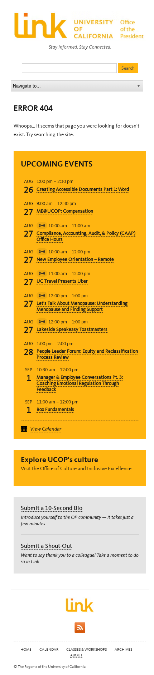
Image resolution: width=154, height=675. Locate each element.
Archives (123, 649)
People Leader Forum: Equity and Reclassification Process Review (87, 354)
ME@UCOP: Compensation (65, 211)
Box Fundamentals (55, 409)
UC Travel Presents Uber (62, 281)
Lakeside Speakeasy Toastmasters (72, 329)
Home (26, 649)
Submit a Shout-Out (46, 545)
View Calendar (45, 429)
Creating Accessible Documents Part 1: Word (83, 189)
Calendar (48, 649)
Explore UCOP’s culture (59, 459)
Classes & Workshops (86, 649)
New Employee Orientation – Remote (75, 259)
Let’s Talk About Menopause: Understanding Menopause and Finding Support (82, 306)
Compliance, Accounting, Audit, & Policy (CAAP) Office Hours (86, 236)
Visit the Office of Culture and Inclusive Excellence (76, 468)
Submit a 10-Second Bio (51, 507)
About (76, 655)
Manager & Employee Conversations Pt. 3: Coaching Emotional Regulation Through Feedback (80, 383)
